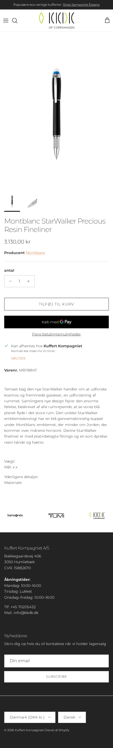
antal (9, 270)
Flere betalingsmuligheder (56, 334)
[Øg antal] (29, 281)
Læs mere (18, 358)
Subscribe (56, 676)
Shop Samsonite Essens (81, 5)
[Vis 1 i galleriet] (56, 109)
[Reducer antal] (9, 281)
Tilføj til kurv (56, 304)
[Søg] (17, 20)
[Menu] (6, 20)
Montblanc (35, 252)
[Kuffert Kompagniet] (56, 20)
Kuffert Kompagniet (29, 730)
